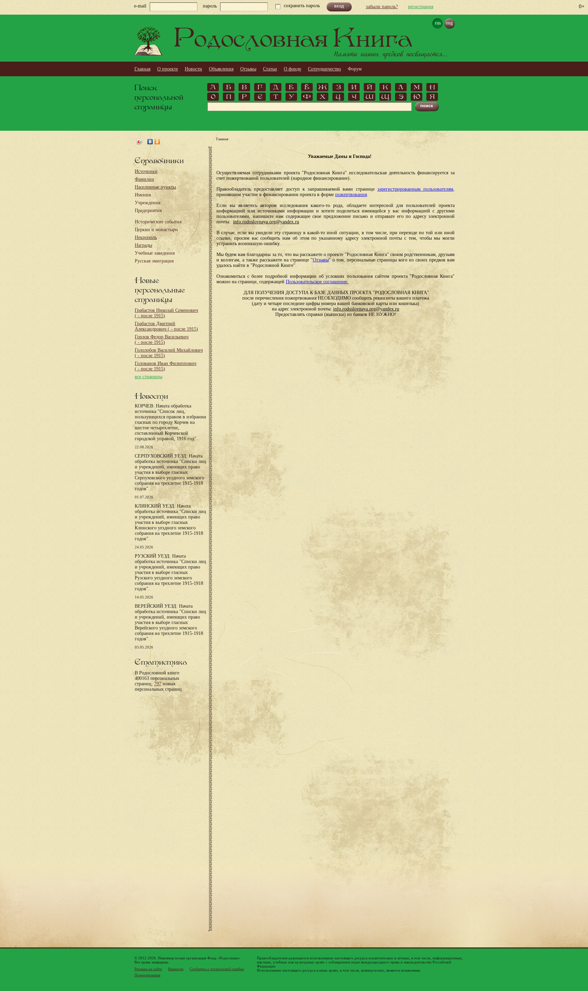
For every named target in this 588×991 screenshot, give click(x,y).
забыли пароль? (382, 6)
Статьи (270, 68)
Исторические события (158, 221)
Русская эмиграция (154, 260)
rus (438, 23)
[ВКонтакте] (150, 141)
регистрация (420, 6)
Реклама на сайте (148, 969)
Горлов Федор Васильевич (162, 339)
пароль (210, 6)
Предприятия (148, 210)
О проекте (167, 68)
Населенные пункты (155, 187)
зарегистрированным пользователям (415, 189)
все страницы (148, 376)
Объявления (221, 68)
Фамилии (144, 179)
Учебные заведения (155, 253)
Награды (143, 245)
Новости (193, 68)
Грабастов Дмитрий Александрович (166, 326)
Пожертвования (147, 975)
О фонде (292, 68)
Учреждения (147, 202)
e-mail (140, 6)
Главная (142, 68)
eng (449, 23)
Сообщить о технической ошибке (217, 969)
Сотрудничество (324, 68)
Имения (143, 194)
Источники (146, 171)
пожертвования (351, 194)
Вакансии (175, 969)
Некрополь (146, 237)
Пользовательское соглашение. (317, 281)
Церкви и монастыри (156, 229)
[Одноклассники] (157, 141)
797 (157, 683)
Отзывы (248, 68)
